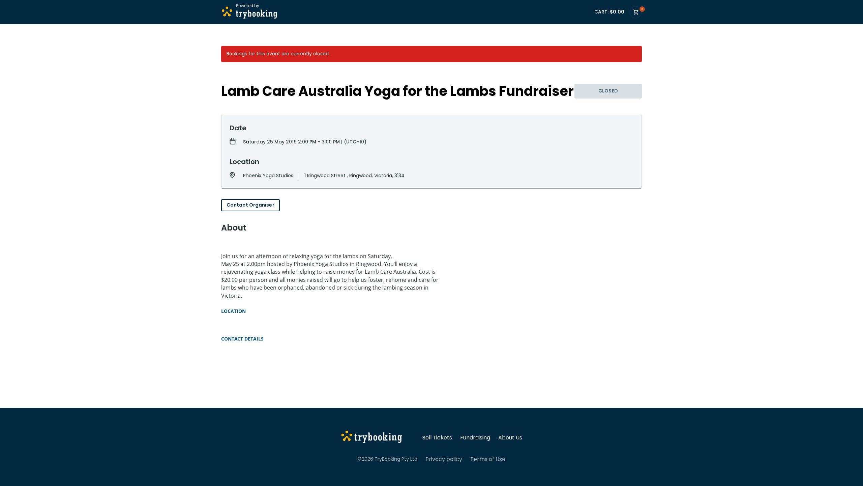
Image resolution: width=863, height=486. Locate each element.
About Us (510, 437)
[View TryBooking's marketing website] (371, 438)
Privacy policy (443, 459)
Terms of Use (487, 459)
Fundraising (475, 437)
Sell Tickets (437, 437)
